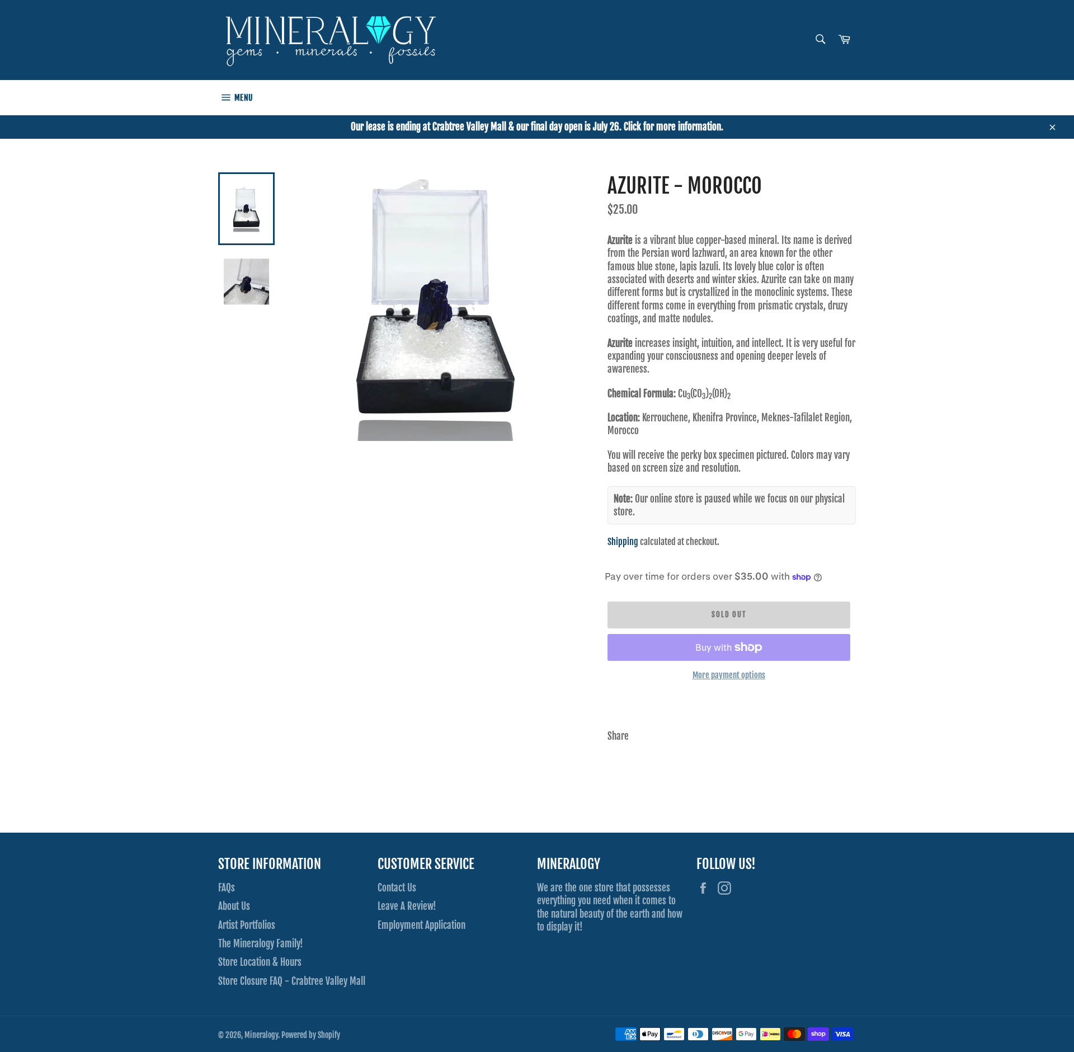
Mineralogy (261, 1035)
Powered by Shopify (310, 1035)
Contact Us (397, 888)
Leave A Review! (407, 906)
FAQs (226, 888)
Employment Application (421, 925)
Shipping (622, 541)
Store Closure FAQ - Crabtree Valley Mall (291, 981)
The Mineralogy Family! (260, 944)
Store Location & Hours (260, 962)
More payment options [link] (729, 675)
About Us (234, 906)
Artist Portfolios (246, 925)
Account (845, 97)
